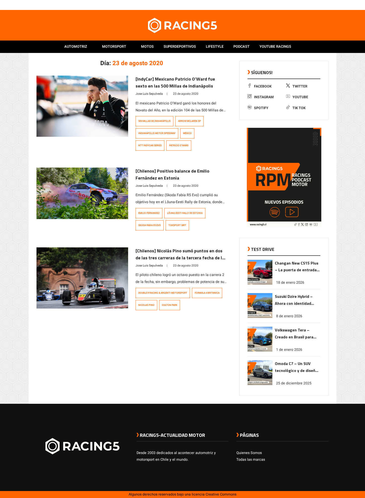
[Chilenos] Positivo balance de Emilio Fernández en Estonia (172, 174)
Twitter (299, 86)
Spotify (261, 108)
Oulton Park (169, 305)
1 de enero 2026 (289, 349)
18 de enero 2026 (290, 282)
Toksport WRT (177, 225)
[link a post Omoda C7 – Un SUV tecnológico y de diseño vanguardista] (260, 384)
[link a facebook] (301, 4)
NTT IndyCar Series (150, 145)
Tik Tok (299, 108)
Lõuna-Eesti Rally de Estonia (185, 213)
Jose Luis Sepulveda (149, 93)
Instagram (264, 97)
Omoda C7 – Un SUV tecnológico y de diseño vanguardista (296, 367)
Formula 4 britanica (207, 293)
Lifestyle (214, 46)
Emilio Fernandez (149, 213)
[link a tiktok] (326, 4)
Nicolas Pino (146, 305)
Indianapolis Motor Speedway (157, 133)
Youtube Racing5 (275, 46)
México (187, 133)
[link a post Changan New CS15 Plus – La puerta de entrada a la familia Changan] (260, 283)
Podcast (241, 46)
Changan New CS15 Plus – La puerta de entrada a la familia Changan (297, 267)
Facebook (263, 86)
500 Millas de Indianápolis (154, 121)
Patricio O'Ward (178, 145)
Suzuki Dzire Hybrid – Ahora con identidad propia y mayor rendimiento (294, 300)
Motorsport (114, 46)
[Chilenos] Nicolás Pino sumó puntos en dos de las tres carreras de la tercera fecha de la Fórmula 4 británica (180, 257)
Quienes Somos (249, 452)
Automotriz (75, 46)
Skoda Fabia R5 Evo (149, 225)
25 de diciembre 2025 (293, 383)
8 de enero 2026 (289, 316)
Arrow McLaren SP (189, 121)
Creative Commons (221, 494)
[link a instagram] (311, 4)
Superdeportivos (180, 46)
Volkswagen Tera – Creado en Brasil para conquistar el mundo (294, 334)
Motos (147, 46)
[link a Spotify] (321, 4)
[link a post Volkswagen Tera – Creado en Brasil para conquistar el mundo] (260, 350)
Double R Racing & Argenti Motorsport (162, 293)
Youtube (300, 97)
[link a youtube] (316, 4)
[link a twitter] (306, 4)
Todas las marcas (250, 459)
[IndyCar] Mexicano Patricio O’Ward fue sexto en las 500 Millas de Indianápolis (175, 82)
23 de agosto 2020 (185, 93)
